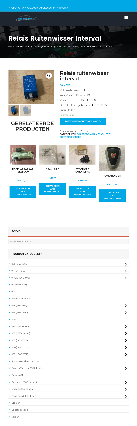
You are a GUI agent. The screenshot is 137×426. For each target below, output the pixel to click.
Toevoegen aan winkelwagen (83, 121)
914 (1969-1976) (19, 284)
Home (16, 46)
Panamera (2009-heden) (25, 396)
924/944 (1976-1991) (21, 298)
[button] (49, 76)
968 (14, 319)
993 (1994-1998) (20, 340)
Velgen (15, 416)
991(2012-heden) (20, 326)
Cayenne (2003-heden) (24, 382)
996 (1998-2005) (20, 347)
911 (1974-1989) (19, 270)
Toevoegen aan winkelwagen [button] (22, 191)
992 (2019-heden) (21, 333)
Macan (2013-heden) (22, 389)
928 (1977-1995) (19, 305)
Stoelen (16, 402)
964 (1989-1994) (20, 312)
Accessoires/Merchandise (25, 361)
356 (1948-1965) (19, 263)
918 (13, 291)
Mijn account (60, 7)
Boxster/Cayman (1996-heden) (38, 46)
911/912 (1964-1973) (21, 277)
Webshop (14, 7)
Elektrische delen (67, 46)
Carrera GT (17, 375)
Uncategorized (20, 409)
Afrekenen (45, 7)
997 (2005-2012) (20, 354)
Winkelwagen (30, 7)
